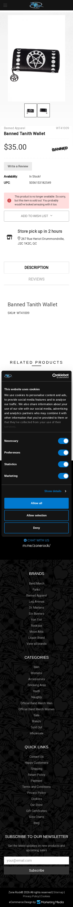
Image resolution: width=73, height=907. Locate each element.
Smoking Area (37, 685)
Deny (36, 527)
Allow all (36, 503)
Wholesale (36, 733)
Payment (36, 781)
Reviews (36, 279)
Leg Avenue (36, 601)
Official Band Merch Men (36, 703)
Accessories (36, 679)
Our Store (36, 805)
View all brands (37, 644)
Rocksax (36, 625)
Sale (36, 715)
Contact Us (36, 756)
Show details (52, 491)
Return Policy (36, 775)
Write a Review (18, 166)
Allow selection (37, 515)
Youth (36, 691)
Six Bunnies (36, 613)
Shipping (36, 769)
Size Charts (36, 817)
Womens (36, 673)
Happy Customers (36, 762)
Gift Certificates (36, 811)
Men (36, 667)
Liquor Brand (36, 637)
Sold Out (36, 727)
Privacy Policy (36, 793)
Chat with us (37, 543)
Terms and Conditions (36, 787)
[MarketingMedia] (50, 902)
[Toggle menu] (5, 5)
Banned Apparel (36, 595)
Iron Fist (36, 619)
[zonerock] (71, 5)
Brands (36, 574)
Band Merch (36, 583)
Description (36, 267)
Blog (36, 823)
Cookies (36, 799)
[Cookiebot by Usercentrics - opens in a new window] (52, 375)
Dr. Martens (36, 607)
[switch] (63, 453)
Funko (36, 589)
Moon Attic (36, 631)
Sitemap (58, 892)
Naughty (36, 697)
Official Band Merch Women (36, 709)
